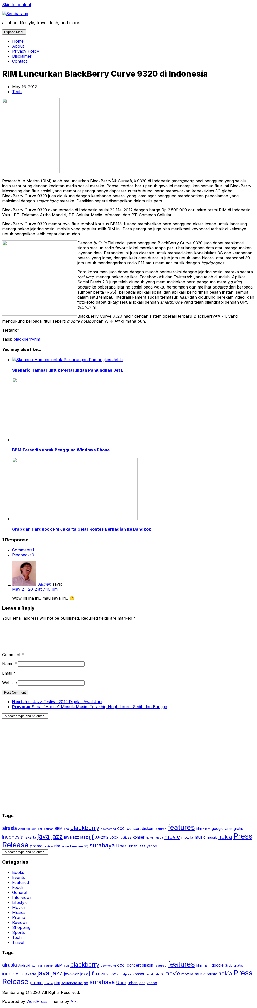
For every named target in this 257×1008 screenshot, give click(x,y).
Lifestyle (20, 902)
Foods (18, 887)
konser (138, 837)
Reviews (20, 922)
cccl (121, 828)
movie (172, 836)
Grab (228, 829)
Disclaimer (22, 56)
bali (40, 829)
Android (24, 829)
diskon (147, 828)
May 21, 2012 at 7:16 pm (35, 589)
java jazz (50, 836)
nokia (225, 836)
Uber (121, 845)
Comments (23, 549)
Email (9, 673)
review (48, 846)
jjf (91, 836)
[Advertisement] (128, 768)
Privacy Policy (25, 51)
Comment (13, 654)
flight (206, 829)
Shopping (21, 927)
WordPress (36, 1001)
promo (36, 845)
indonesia (12, 837)
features (181, 827)
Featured (160, 829)
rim (37, 339)
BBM (58, 828)
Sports (18, 932)
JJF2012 (101, 837)
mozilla (187, 837)
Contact (19, 61)
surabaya (102, 845)
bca (66, 829)
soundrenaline (72, 846)
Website (9, 682)
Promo (18, 917)
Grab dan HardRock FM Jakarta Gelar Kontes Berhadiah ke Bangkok (81, 529)
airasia (9, 828)
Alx (73, 1001)
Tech (17, 91)
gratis (238, 828)
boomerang (108, 829)
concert (134, 828)
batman (49, 829)
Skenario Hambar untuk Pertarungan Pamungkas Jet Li (68, 370)
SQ (86, 846)
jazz (84, 837)
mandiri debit (154, 837)
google (218, 828)
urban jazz (136, 846)
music (200, 837)
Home (18, 41)
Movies (19, 907)
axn (34, 829)
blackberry (23, 339)
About (18, 46)
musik (212, 837)
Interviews (22, 897)
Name (9, 663)
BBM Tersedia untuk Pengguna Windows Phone (61, 449)
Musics (18, 912)
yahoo (152, 846)
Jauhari (44, 584)
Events (18, 877)
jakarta (30, 837)
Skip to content (16, 4)
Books (18, 872)
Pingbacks (23, 554)
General (19, 892)
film (199, 828)
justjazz (125, 837)
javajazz (71, 837)
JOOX (114, 837)
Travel (18, 942)
